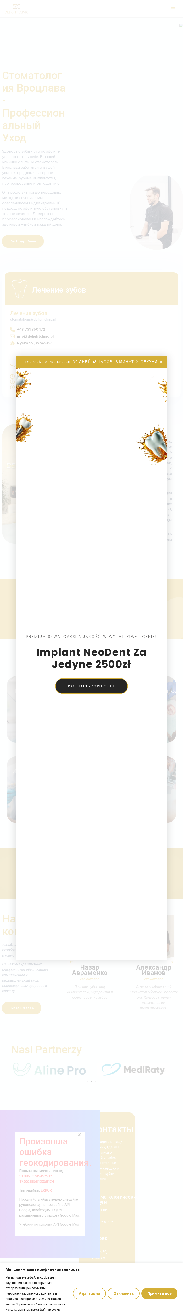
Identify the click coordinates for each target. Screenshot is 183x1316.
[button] (161, 362)
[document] (91, 658)
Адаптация (89, 1293)
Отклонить (123, 1293)
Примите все (159, 1293)
